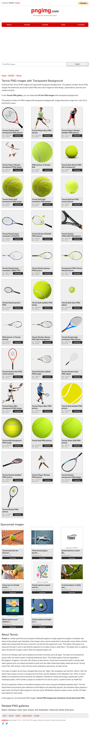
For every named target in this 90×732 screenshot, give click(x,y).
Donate (27, 24)
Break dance (69, 709)
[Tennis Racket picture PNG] (12, 290)
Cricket (19, 709)
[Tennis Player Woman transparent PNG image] (12, 152)
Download (18, 135)
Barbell (61, 709)
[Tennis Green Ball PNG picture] (72, 428)
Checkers (31, 709)
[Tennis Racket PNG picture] (12, 496)
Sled (36, 709)
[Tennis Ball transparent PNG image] (12, 428)
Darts (25, 709)
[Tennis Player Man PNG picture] (42, 393)
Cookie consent (27, 715)
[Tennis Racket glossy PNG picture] (42, 255)
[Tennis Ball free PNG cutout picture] (72, 186)
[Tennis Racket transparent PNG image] (72, 462)
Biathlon (4, 709)
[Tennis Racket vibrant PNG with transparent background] (42, 324)
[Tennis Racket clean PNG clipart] (72, 359)
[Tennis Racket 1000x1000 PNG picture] (72, 221)
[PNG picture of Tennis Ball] (42, 152)
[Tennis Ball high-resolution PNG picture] (42, 186)
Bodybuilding (43, 709)
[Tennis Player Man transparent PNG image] (12, 393)
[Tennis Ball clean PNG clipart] (72, 290)
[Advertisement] (45, 43)
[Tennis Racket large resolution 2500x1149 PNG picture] (12, 255)
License (45, 24)
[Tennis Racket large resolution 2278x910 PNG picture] (12, 221)
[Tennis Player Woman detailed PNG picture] (72, 117)
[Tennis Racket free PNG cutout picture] (12, 358)
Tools (63, 24)
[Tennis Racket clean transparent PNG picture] (12, 117)
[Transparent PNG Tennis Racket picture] (72, 255)
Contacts (81, 25)
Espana (17, 3)
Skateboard (12, 709)
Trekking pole (53, 709)
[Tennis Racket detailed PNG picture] (12, 462)
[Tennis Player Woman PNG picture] (42, 462)
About (9, 24)
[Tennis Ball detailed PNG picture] (72, 393)
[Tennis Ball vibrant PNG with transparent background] (72, 152)
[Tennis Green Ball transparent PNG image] (12, 186)
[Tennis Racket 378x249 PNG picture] (42, 221)
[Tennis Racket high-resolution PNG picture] (72, 324)
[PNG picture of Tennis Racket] (12, 324)
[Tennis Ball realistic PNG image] (42, 290)
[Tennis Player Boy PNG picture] (42, 117)
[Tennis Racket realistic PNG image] (42, 359)
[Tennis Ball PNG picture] (42, 428)
